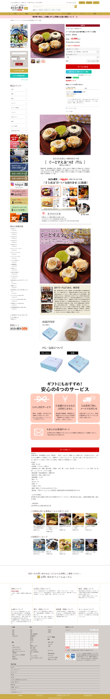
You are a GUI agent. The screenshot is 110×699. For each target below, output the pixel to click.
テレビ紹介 (58, 9)
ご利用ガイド (24, 2)
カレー (31, 641)
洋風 (31, 630)
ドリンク (82, 13)
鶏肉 (13, 634)
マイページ (50, 650)
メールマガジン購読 (52, 657)
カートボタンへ (65, 450)
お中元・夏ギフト (15, 682)
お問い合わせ (31, 2)
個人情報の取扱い (88, 695)
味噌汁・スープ (33, 645)
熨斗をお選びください (72, 54)
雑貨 (95, 13)
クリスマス (13, 689)
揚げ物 (31, 639)
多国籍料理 (32, 635)
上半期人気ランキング (16, 692)
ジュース (50, 644)
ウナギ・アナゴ (16, 647)
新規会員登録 (89, 2)
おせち (12, 667)
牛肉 (13, 630)
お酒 (49, 646)
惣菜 (38, 13)
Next (99, 522)
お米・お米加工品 (34, 651)
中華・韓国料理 (33, 634)
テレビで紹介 (14, 126)
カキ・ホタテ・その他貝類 (18, 654)
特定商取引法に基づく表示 (63, 695)
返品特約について (71, 80)
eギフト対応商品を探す (19, 75)
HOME (12, 20)
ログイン (96, 2)
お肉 (15, 13)
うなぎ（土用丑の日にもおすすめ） (19, 679)
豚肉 (13, 631)
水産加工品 (14, 658)
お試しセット (14, 116)
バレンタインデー (15, 669)
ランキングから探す (19, 70)
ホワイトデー (14, 672)
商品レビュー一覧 (52, 659)
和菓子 (49, 631)
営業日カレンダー (69, 627)
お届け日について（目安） (73, 49)
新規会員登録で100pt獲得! (73, 42)
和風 (31, 631)
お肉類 (13, 627)
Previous (31, 523)
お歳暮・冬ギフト (15, 687)
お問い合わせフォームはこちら (56, 577)
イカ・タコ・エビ (16, 649)
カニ (13, 645)
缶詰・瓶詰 (32, 647)
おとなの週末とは (15, 2)
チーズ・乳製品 (66, 13)
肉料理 (31, 637)
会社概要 (20, 695)
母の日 (12, 674)
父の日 (12, 677)
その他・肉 (14, 635)
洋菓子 (49, 630)
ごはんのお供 (33, 649)
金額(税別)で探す (16, 57)
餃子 (53, 9)
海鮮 (26, 13)
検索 (75, 6)
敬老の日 (41, 9)
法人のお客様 (39, 2)
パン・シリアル (33, 655)
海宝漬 (13, 656)
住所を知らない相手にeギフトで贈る (79, 71)
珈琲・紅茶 (50, 642)
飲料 (49, 639)
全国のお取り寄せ (15, 130)
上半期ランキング (47, 9)
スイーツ (50, 13)
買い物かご (82, 2)
